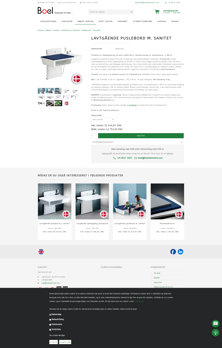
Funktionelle (57, 324)
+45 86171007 (47, 280)
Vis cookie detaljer (57, 335)
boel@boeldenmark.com (150, 158)
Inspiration (158, 282)
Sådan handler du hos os (163, 287)
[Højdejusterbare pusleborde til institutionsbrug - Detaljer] (41, 103)
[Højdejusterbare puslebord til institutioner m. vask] (58, 91)
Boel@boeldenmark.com (148, 2)
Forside (41, 30)
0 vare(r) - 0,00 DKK (171, 13)
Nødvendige (56, 314)
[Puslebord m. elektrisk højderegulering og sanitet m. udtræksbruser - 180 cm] (41, 97)
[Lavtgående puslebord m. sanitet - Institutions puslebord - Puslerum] (50, 91)
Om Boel (157, 273)
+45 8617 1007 (173, 2)
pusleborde (133, 105)
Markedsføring (58, 319)
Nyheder (175, 21)
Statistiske (56, 329)
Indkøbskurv (171, 11)
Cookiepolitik (139, 301)
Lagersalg (161, 21)
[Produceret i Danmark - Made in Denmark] (67, 103)
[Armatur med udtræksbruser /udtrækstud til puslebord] (75, 97)
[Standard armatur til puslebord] (67, 97)
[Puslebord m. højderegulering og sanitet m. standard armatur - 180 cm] (50, 97)
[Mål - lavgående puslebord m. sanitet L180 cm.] (58, 97)
